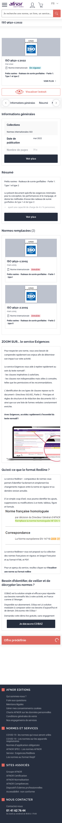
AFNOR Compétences (17, 783)
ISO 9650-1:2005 (17, 261)
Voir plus (49, 81)
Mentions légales (14, 704)
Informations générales (22, 103)
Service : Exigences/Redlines (20, 753)
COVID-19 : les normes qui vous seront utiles (28, 735)
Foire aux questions (16, 700)
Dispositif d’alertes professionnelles (24, 787)
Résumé (43, 103)
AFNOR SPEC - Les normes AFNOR (24, 749)
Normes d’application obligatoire (23, 745)
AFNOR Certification (16, 775)
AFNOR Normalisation (17, 779)
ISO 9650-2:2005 (17, 307)
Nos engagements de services (21, 720)
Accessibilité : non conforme (20, 791)
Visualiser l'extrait (35, 91)
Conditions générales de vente (21, 716)
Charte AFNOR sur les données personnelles (28, 712)
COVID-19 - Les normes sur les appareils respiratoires (26, 740)
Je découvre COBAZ (31, 624)
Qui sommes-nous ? (16, 696)
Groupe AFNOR (14, 771)
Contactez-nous (14, 806)
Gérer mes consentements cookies (23, 708)
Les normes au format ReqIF (20, 757)
